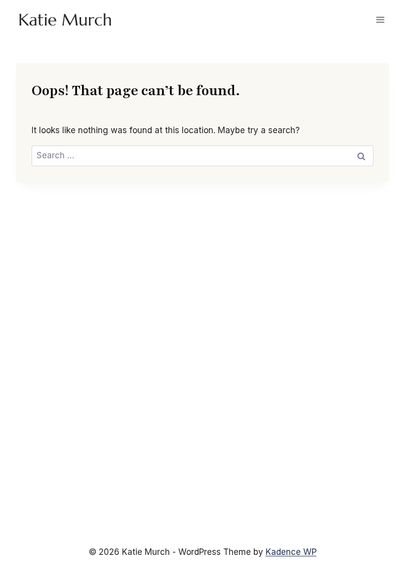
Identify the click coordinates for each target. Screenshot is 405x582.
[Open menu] (380, 19)
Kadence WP (291, 552)
